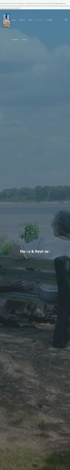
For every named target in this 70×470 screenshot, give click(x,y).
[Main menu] (65, 20)
